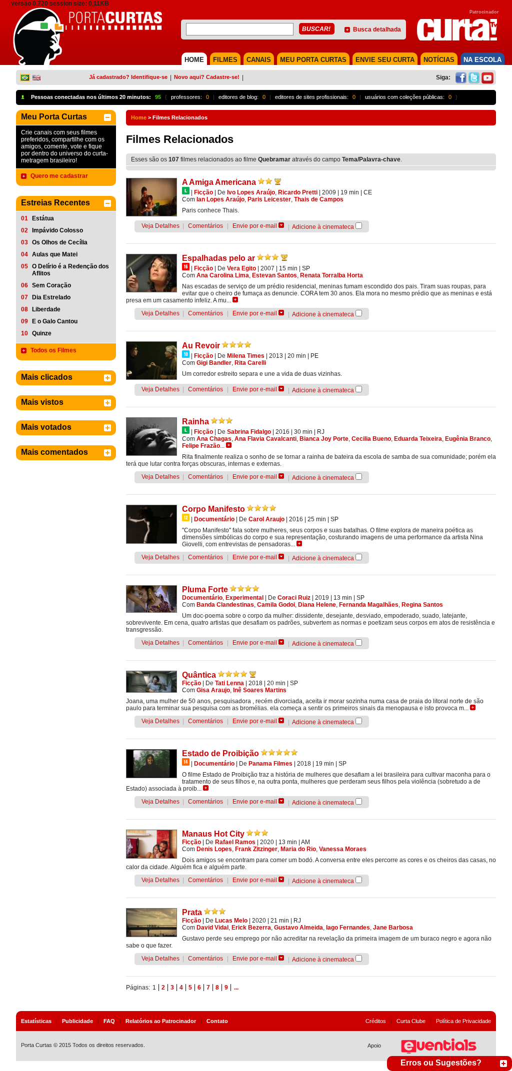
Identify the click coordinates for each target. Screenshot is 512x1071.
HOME (194, 59)
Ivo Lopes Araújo (251, 192)
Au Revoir (201, 345)
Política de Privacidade (463, 1021)
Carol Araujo (266, 519)
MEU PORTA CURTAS (313, 59)
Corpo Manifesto (213, 509)
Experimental (245, 597)
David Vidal (212, 927)
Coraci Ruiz (294, 597)
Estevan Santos (274, 275)
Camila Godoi (276, 604)
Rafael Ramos (235, 842)
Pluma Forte (205, 589)
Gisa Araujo (213, 690)
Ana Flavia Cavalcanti (265, 438)
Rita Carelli (250, 362)
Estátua (43, 218)
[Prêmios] (278, 181)
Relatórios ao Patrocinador (161, 1021)
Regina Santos (422, 604)
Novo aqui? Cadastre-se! (207, 77)
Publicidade (77, 1021)
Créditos (376, 1021)
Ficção (203, 192)
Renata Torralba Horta (331, 275)
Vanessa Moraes (342, 849)
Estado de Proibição (220, 753)
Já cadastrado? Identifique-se (128, 77)
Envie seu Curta (385, 59)
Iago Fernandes (348, 927)
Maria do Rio (298, 849)
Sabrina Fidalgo (249, 431)
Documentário (214, 519)
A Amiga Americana (219, 182)
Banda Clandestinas (225, 604)
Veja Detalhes (161, 225)
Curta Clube (411, 1021)
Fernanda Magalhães (368, 604)
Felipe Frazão (201, 445)
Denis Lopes (214, 849)
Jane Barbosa (393, 927)
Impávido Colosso (57, 230)
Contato (217, 1021)
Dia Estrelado (51, 297)
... (236, 987)
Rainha (195, 421)
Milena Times (245, 355)
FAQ (109, 1021)
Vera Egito (241, 268)
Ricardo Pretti (298, 192)
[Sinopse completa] (235, 299)
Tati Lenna (229, 683)
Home (138, 117)
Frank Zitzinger (256, 849)
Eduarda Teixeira (418, 438)
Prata (192, 912)
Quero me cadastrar (59, 175)
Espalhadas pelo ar (218, 258)
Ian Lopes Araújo (220, 199)
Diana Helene (317, 604)
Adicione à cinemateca (323, 226)
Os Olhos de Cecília (60, 242)
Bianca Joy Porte (324, 438)
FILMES (225, 59)
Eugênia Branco (467, 438)
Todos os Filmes (53, 350)
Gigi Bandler (214, 362)
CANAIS (258, 59)
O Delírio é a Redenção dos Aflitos (70, 270)
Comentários (205, 225)
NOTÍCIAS (439, 59)
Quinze (42, 333)
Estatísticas (36, 1021)
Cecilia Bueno (371, 438)
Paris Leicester (269, 199)
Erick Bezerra (251, 927)
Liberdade (46, 309)
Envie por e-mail (254, 225)
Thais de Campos (319, 199)
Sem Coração (51, 285)
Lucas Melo (231, 920)
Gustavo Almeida (298, 927)
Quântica (199, 675)
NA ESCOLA (483, 59)
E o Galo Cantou (55, 321)
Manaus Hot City (213, 834)
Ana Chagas (214, 438)
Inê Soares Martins (259, 690)
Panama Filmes (270, 763)
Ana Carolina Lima (222, 275)
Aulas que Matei (55, 254)
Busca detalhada (377, 29)
